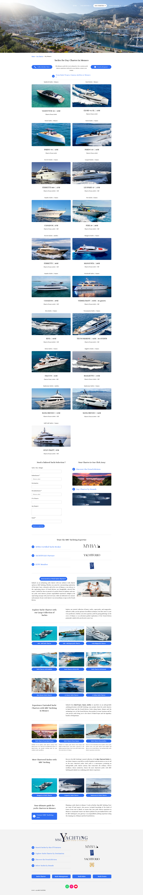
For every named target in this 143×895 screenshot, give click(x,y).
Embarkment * (36, 475)
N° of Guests (35, 498)
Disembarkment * (37, 490)
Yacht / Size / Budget (37, 468)
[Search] (135, 5)
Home (33, 56)
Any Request (35, 506)
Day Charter (39, 56)
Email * (34, 518)
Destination (35, 483)
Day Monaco (48, 56)
